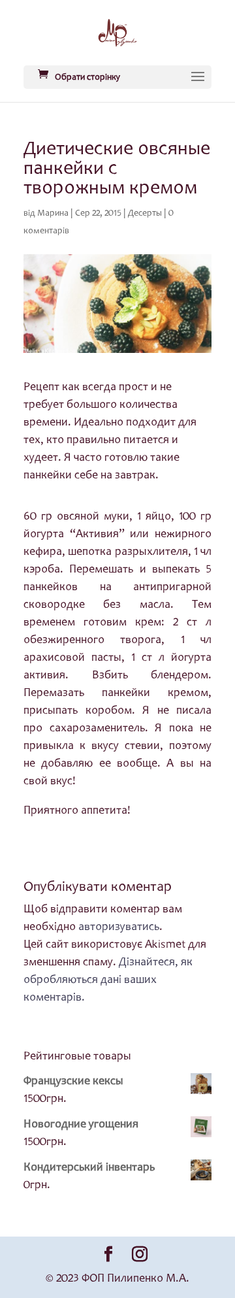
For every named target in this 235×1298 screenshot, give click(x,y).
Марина (53, 213)
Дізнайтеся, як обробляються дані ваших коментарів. (108, 980)
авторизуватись (118, 927)
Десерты (145, 213)
